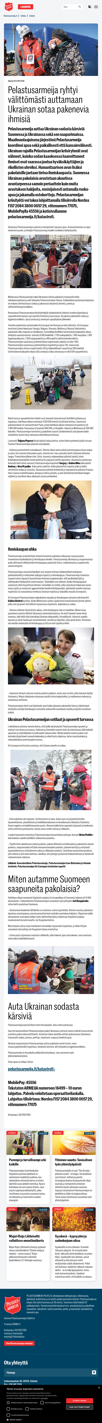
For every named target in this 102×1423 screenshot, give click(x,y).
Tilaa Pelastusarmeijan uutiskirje (19, 1343)
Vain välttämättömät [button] (79, 1407)
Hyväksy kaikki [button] (79, 1401)
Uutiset (32, 16)
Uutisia (23, 16)
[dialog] (51, 1404)
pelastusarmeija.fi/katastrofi (31, 1068)
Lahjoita (26, 6)
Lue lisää (44, 1398)
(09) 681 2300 (15, 1384)
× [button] (99, 1388)
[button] (35, 1419)
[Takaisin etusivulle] (10, 16)
